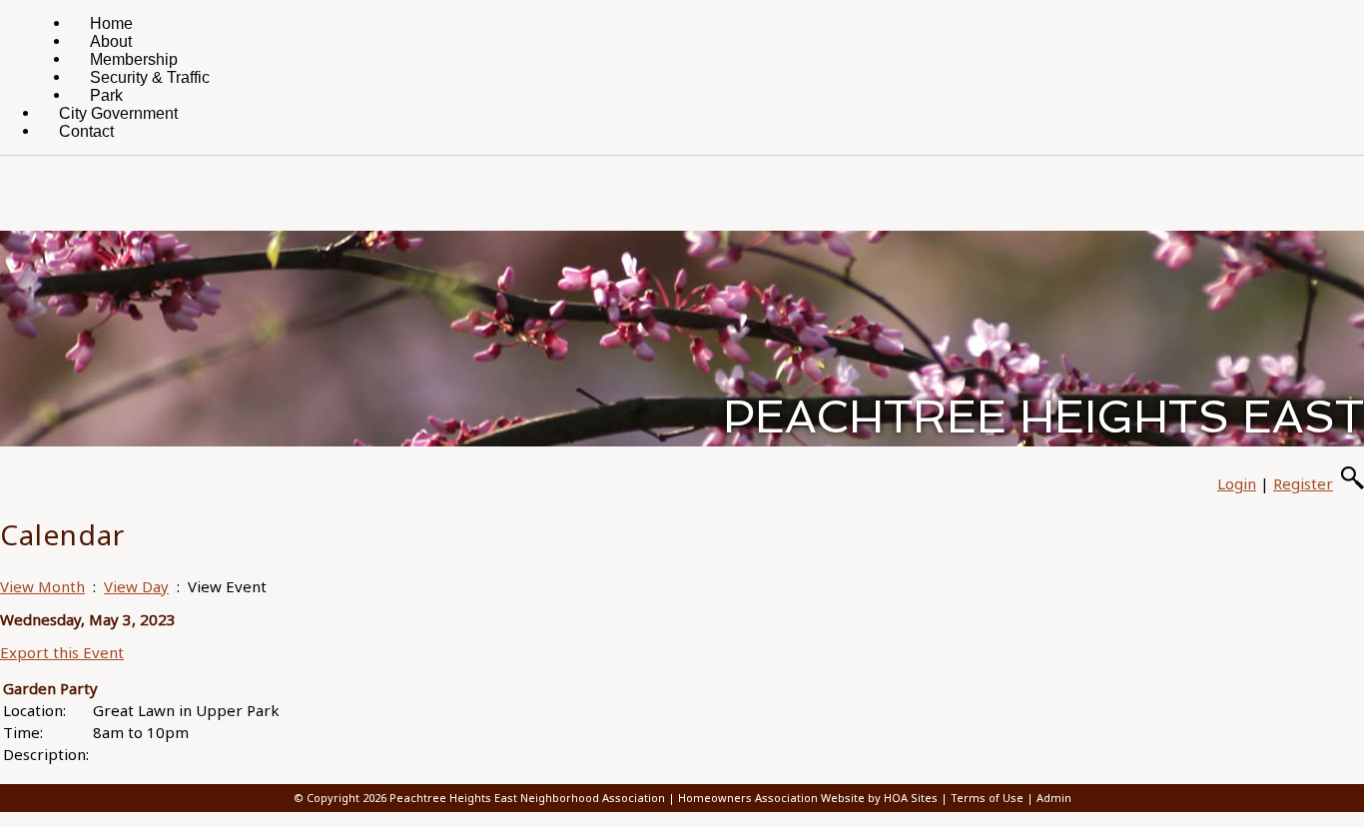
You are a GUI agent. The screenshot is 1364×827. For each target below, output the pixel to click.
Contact (86, 131)
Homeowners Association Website (771, 797)
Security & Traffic (150, 77)
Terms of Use (987, 797)
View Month (42, 586)
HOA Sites (911, 797)
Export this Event (62, 652)
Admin (1053, 797)
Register (1303, 483)
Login (1236, 483)
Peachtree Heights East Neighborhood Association (527, 797)
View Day (136, 586)
